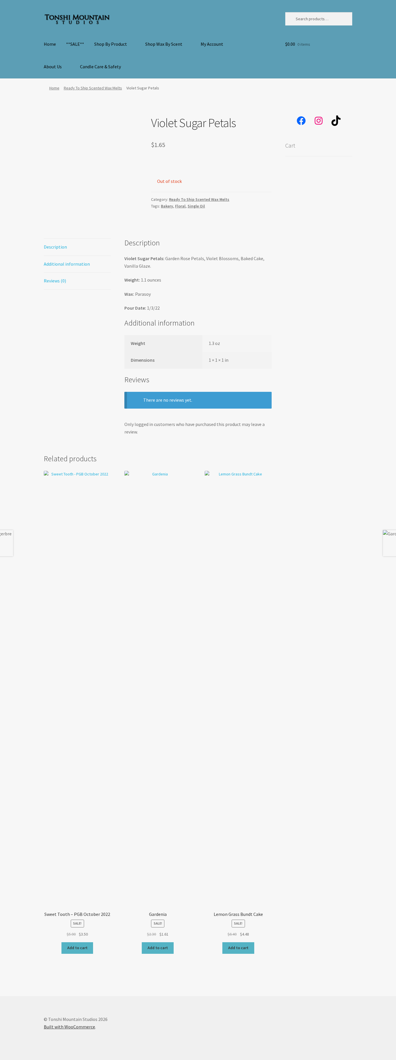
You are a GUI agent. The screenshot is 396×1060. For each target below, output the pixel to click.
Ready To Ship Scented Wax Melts (93, 88)
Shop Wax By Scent (163, 44)
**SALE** (75, 44)
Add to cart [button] (77, 947)
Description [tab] (55, 247)
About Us (53, 66)
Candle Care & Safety (100, 66)
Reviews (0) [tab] (55, 281)
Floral (180, 206)
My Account (212, 44)
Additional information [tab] (67, 264)
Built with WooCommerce (69, 1027)
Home (50, 44)
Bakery (167, 206)
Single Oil (196, 206)
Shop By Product (110, 44)
